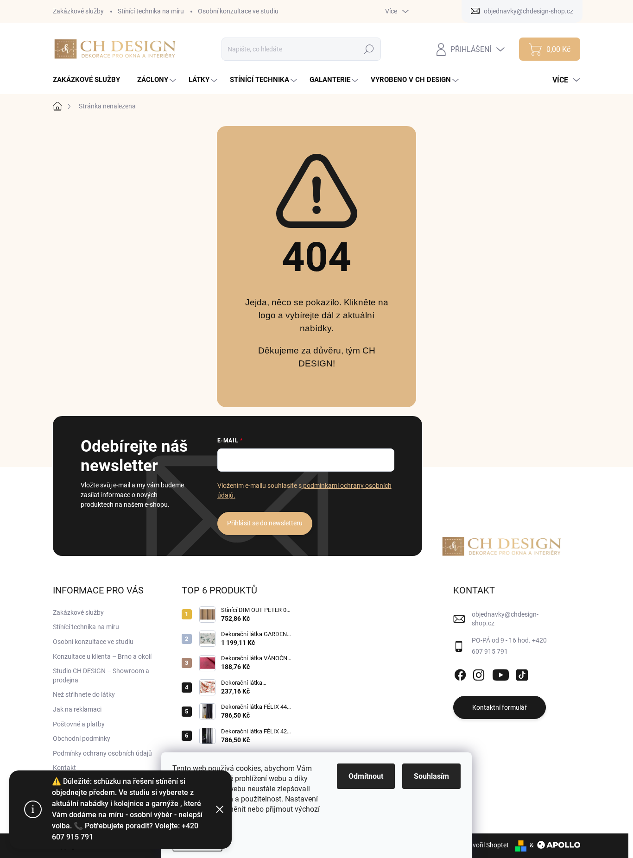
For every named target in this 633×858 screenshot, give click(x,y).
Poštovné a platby (79, 724)
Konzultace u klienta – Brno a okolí (102, 656)
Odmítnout (365, 776)
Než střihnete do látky (84, 694)
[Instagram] (479, 674)
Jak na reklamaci (77, 709)
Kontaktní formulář (499, 707)
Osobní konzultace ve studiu (238, 11)
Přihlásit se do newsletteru (265, 523)
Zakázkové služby (78, 11)
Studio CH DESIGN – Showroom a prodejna (101, 675)
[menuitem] (90, 80)
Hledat (369, 49)
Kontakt (64, 767)
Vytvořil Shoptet (486, 845)
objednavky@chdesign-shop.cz (505, 619)
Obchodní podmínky (81, 738)
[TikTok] (522, 674)
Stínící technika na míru (151, 11)
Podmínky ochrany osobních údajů (102, 753)
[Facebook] (460, 674)
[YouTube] (500, 674)
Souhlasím (431, 776)
